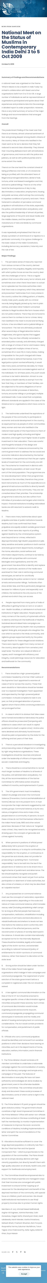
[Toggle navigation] (38, 8)
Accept (24, 1274)
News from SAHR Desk (11, 26)
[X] (17, 1252)
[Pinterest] (21, 1252)
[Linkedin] (25, 1252)
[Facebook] (13, 1252)
